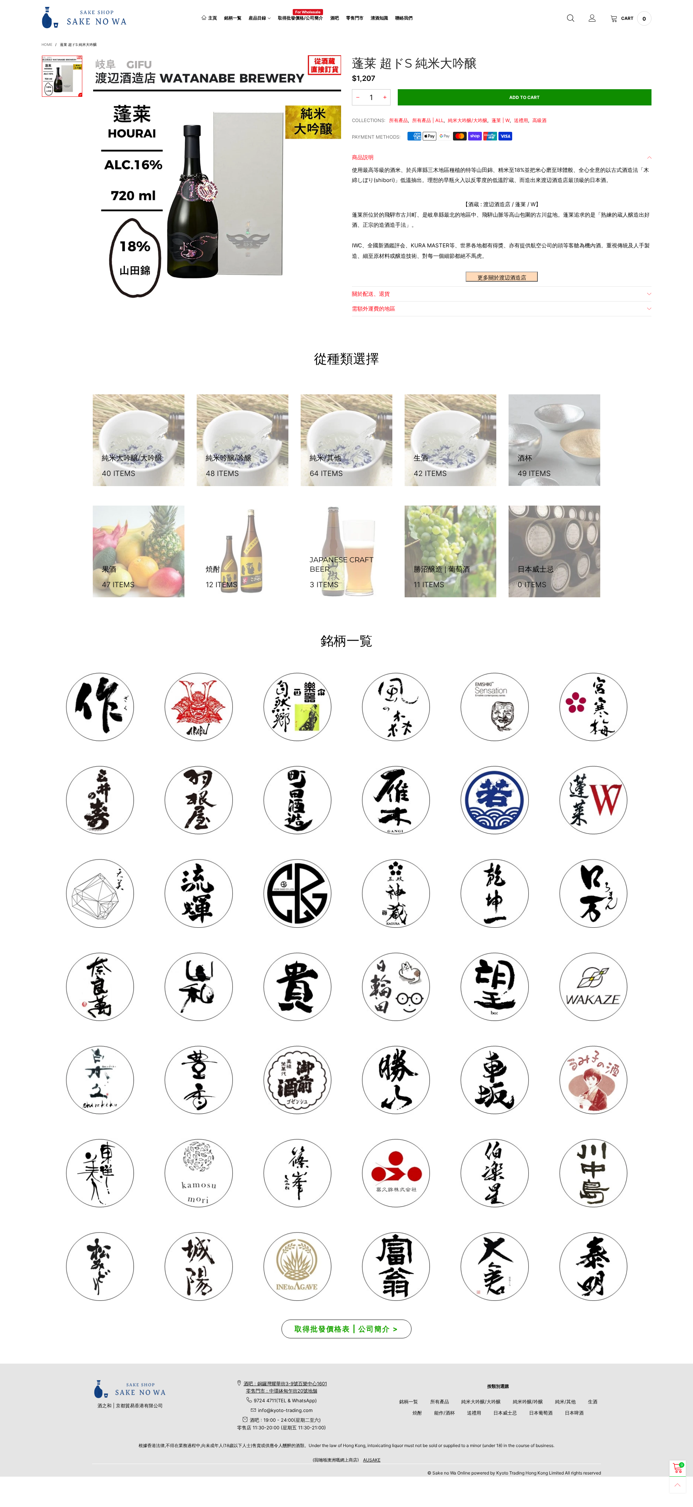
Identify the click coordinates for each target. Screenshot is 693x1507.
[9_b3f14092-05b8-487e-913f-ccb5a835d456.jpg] (494, 800)
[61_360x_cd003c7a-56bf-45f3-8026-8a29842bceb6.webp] (100, 1266)
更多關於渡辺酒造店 (502, 277)
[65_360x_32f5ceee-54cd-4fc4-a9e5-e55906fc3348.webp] (494, 1266)
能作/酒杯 (444, 1413)
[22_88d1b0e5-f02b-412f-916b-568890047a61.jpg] (593, 1080)
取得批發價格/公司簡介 (300, 17)
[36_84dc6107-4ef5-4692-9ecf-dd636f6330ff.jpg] (297, 707)
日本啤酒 (574, 1413)
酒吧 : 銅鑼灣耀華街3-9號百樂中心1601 (285, 1383)
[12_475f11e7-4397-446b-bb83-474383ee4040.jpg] (494, 1080)
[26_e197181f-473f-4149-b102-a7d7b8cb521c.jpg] (396, 1173)
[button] (357, 97)
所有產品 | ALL (428, 120)
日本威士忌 (505, 1413)
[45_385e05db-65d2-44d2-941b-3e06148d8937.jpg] (198, 987)
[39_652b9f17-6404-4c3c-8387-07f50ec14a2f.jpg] (593, 987)
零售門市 (354, 18)
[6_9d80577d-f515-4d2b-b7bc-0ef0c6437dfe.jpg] (297, 1173)
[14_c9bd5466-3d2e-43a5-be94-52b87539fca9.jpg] (297, 1080)
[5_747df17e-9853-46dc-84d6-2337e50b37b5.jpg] (494, 1173)
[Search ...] (570, 18)
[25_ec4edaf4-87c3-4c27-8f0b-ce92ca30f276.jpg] (593, 1173)
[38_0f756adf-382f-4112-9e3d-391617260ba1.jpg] (198, 1080)
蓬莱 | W (501, 120)
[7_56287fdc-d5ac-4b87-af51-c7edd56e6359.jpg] (297, 800)
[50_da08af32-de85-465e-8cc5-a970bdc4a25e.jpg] (198, 1173)
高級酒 (539, 120)
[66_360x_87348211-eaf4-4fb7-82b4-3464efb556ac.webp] (593, 1266)
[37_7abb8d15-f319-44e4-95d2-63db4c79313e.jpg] (494, 987)
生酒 (592, 1401)
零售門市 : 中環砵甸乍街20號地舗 (281, 1391)
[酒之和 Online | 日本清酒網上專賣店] (84, 17)
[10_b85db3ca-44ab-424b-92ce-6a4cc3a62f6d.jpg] (593, 707)
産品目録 (257, 18)
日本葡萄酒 (541, 1413)
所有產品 (398, 120)
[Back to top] (678, 1485)
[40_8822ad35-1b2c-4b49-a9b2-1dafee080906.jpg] (297, 987)
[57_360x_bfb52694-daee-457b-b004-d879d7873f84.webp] (100, 893)
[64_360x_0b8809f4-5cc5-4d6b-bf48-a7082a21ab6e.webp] (297, 1266)
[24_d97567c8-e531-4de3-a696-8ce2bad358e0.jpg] (396, 1266)
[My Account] (592, 18)
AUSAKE (371, 1460)
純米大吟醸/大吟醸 (467, 120)
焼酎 (417, 1413)
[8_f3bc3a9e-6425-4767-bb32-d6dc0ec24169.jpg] (396, 800)
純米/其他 (565, 1401)
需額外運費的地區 (373, 308)
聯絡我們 (404, 18)
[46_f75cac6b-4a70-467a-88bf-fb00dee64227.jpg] (494, 893)
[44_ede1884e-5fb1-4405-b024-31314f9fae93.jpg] (593, 893)
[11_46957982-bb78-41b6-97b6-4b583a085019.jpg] (593, 800)
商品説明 (363, 157)
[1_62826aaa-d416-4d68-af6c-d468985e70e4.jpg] (100, 707)
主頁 (212, 18)
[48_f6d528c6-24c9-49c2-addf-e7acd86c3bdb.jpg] (297, 893)
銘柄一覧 (232, 18)
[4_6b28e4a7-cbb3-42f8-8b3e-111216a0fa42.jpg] (198, 707)
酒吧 (334, 18)
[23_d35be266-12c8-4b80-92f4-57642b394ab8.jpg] (396, 1080)
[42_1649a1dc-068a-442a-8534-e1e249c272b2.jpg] (396, 893)
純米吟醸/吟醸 (528, 1401)
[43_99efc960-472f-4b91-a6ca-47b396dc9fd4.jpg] (100, 987)
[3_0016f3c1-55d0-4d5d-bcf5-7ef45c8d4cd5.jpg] (198, 800)
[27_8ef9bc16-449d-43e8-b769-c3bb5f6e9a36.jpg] (396, 707)
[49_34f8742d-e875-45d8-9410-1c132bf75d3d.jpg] (100, 1173)
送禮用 (521, 120)
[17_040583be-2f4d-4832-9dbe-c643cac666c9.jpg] (198, 1266)
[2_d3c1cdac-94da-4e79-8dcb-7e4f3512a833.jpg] (100, 800)
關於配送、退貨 (371, 293)
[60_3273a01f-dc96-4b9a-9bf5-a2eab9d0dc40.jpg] (494, 707)
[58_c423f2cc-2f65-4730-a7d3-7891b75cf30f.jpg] (198, 893)
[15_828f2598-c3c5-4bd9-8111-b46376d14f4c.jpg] (396, 987)
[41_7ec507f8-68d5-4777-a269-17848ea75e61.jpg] (100, 1080)
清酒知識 (379, 18)
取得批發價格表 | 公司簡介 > (346, 1329)
